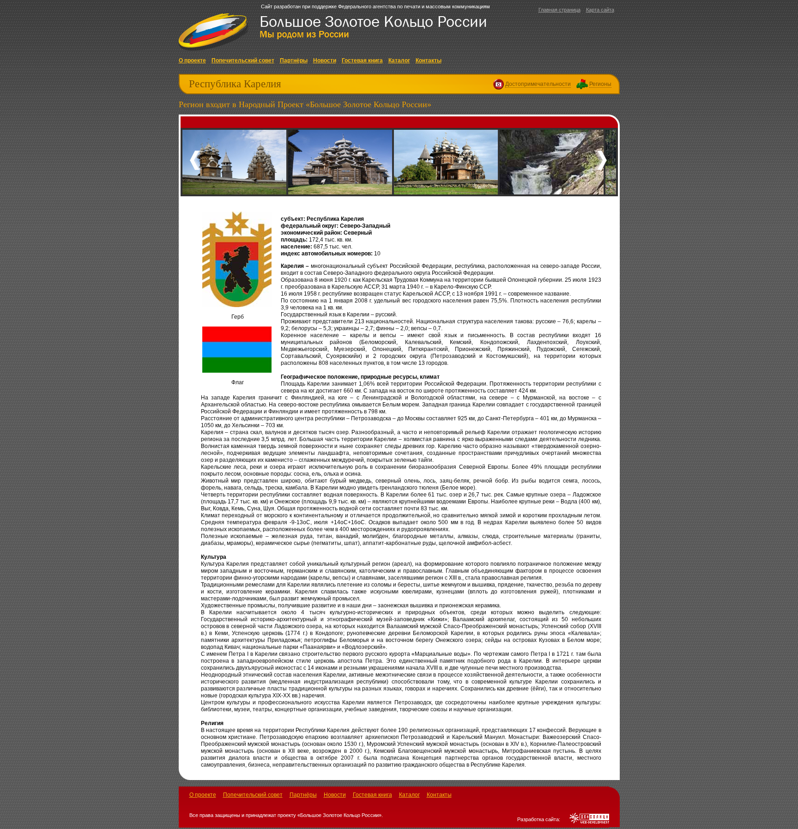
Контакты (428, 60)
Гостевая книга (362, 60)
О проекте (192, 60)
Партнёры (294, 60)
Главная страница (559, 9)
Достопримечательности (538, 84)
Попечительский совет (243, 60)
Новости (324, 60)
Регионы (600, 84)
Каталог (399, 60)
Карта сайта (600, 9)
